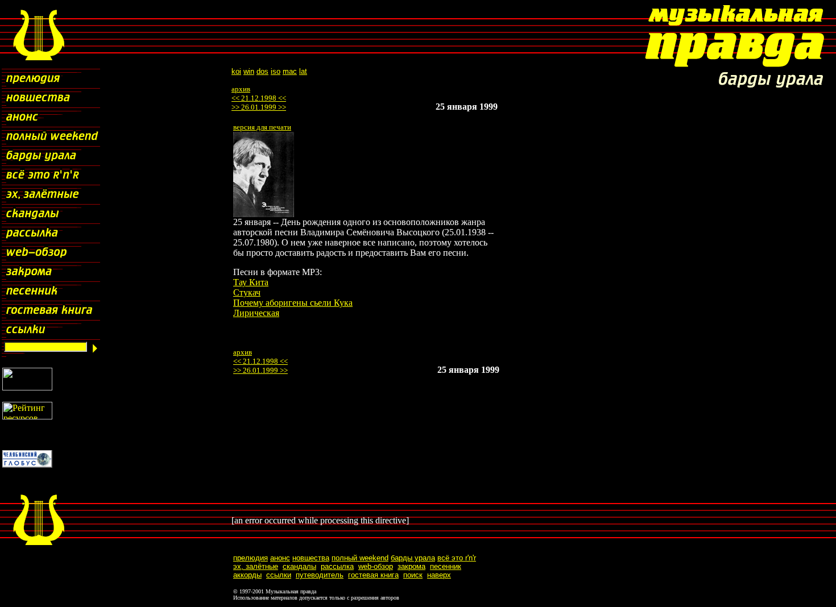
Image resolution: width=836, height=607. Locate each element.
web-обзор (375, 566)
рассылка (337, 566)
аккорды (247, 575)
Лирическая (256, 313)
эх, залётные (255, 566)
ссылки (278, 575)
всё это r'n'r (456, 558)
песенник (445, 566)
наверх (439, 575)
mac (290, 71)
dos (262, 71)
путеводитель (319, 575)
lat (303, 71)
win (248, 71)
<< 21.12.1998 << (258, 98)
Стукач (246, 292)
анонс (280, 558)
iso (275, 71)
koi (236, 71)
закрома (411, 566)
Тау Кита (250, 282)
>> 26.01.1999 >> (258, 107)
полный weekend (360, 558)
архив (240, 89)
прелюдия (250, 558)
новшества (310, 558)
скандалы (299, 566)
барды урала (413, 558)
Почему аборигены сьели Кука (293, 302)
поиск (413, 575)
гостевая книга (373, 575)
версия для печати (262, 127)
